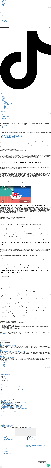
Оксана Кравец (4, 125)
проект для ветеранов (7, 440)
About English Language (6, 20)
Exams (3, 18)
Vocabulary (3, 14)
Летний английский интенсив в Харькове (8, 137)
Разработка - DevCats (5, 463)
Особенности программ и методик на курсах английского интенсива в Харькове (15, 138)
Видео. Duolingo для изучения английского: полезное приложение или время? (13, 351)
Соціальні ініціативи (31, 443)
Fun (2, 22)
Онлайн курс (4, 0)
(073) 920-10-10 (3, 373)
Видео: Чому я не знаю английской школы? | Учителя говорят (10, 345)
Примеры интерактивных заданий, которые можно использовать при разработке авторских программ (18, 139)
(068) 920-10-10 (3, 372)
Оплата (3, 10)
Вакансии (3, 9)
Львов (3, 1)
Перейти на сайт (22, 386)
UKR (0, 91)
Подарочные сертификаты (8, 439)
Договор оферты (17, 461)
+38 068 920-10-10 (5, 451)
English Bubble (6, 438)
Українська (42, 463)
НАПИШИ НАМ (3, 378)
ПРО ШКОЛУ (4, 8)
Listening (3, 15)
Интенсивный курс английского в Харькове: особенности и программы (13, 136)
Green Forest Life (5, 21)
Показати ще (33, 435)
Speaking (3, 23)
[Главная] (2, 114)
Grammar (3, 13)
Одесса (3, 5)
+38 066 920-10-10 (5, 450)
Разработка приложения (6, 464)
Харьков (3, 3)
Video (3, 24)
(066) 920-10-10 (3, 370)
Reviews (3, 19)
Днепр (3, 4)
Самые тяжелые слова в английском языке (7, 357)
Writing (3, 17)
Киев (3, 2)
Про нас (29, 441)
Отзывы (29, 442)
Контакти (3, 11)
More (3, 100)
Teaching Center (30, 437)
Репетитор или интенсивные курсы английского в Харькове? (12, 135)
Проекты (3, 7)
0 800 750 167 (3, 369)
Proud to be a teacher (31, 439)
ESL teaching (4, 25)
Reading (3, 16)
